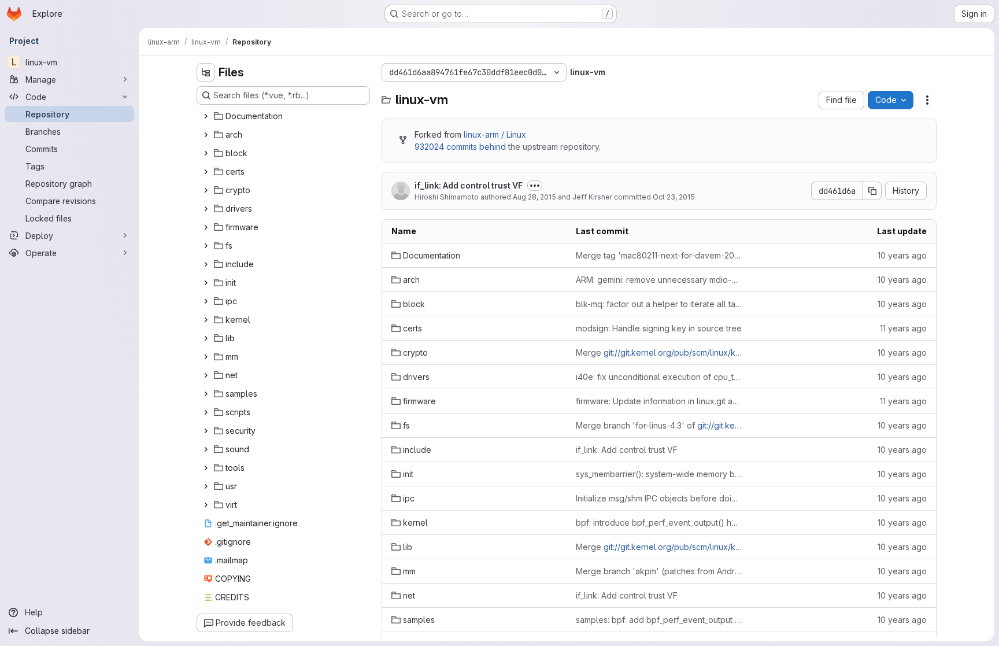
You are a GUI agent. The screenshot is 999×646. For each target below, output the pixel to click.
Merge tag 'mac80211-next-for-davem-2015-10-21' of (659, 255)
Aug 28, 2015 (534, 197)
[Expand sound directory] (206, 449)
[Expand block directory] (206, 153)
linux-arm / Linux (495, 134)
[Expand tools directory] (206, 468)
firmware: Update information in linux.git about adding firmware (659, 401)
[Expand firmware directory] (206, 227)
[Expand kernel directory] (206, 320)
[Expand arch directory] (206, 135)
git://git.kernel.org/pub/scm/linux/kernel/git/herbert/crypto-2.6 (723, 352)
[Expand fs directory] (206, 246)
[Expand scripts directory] (206, 412)
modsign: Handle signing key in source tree (659, 328)
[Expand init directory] (206, 283)
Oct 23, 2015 (674, 197)
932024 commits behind (460, 147)
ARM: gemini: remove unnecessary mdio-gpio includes (659, 280)
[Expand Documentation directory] (206, 116)
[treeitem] (284, 116)
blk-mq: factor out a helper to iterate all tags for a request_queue (659, 304)
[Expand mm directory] (206, 357)
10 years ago (902, 255)
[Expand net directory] (206, 375)
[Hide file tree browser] (206, 72)
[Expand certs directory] (206, 172)
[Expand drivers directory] (206, 209)
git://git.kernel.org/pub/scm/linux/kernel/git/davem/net (708, 547)
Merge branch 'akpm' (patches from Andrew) (659, 571)
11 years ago (903, 328)
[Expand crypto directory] (206, 190)
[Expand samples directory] (206, 394)
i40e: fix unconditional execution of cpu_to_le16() (659, 377)
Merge (659, 352)
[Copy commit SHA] (872, 191)
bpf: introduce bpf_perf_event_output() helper (659, 522)
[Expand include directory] (206, 264)
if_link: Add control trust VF (469, 185)
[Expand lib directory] (206, 338)
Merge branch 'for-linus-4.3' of (659, 425)
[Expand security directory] (206, 431)
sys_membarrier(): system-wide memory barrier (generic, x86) (659, 474)
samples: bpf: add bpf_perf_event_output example (659, 620)
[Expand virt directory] (206, 505)
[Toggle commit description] (534, 185)
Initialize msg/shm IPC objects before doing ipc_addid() (659, 498)
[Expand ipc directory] (206, 301)
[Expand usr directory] (206, 486)
